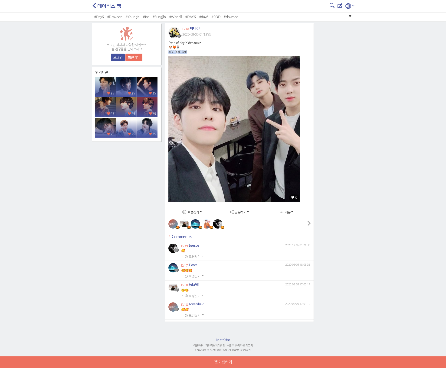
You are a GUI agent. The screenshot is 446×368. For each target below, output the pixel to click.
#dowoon (231, 17)
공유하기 (240, 212)
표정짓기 (193, 212)
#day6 (203, 17)
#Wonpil (175, 17)
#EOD (215, 17)
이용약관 (198, 345)
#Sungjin (159, 17)
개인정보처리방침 (215, 345)
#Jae (146, 17)
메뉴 (288, 212)
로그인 (118, 57)
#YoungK (132, 17)
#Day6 (99, 17)
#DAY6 (190, 17)
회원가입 (134, 57)
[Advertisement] (126, 173)
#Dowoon (114, 17)
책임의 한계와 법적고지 (240, 345)
